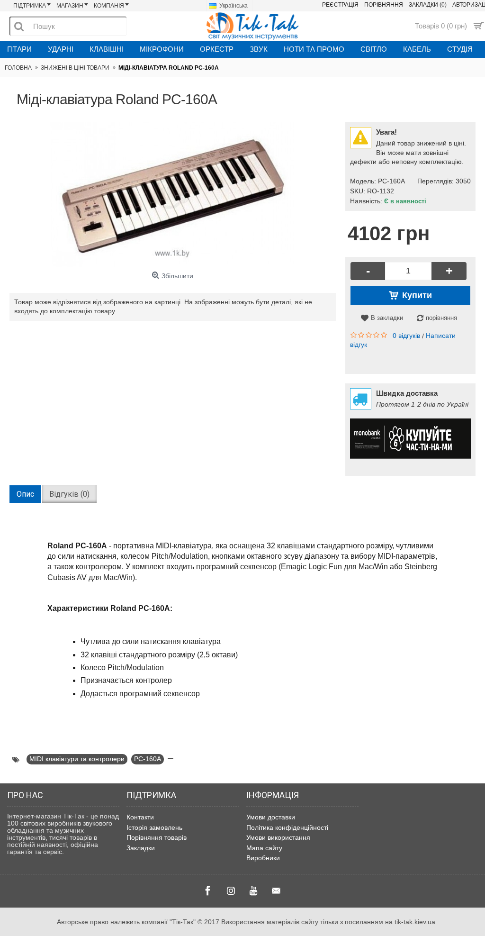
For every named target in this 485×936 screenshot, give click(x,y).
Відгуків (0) (69, 494)
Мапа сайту (264, 848)
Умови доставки (270, 817)
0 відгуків (406, 335)
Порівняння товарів (156, 837)
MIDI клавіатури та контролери (77, 759)
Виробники (263, 858)
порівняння (441, 317)
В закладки (387, 317)
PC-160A (147, 759)
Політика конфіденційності (287, 827)
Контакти (140, 817)
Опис (25, 494)
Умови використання (278, 837)
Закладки (140, 848)
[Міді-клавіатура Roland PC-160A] (172, 194)
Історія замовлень (154, 827)
